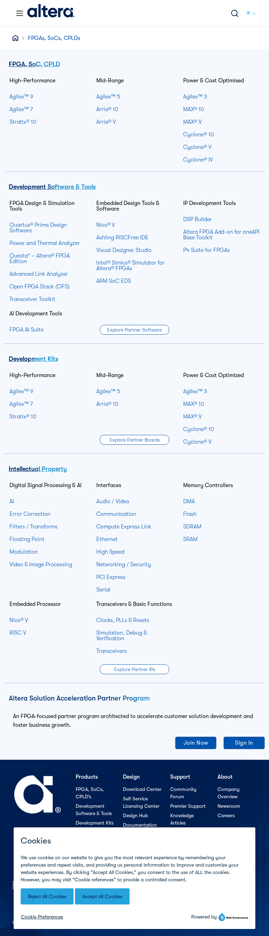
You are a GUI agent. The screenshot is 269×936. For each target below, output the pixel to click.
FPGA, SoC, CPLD (34, 64)
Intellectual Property (38, 468)
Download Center (142, 789)
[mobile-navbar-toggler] (20, 13)
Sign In (244, 743)
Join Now (196, 743)
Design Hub (135, 815)
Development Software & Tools (52, 186)
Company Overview (229, 792)
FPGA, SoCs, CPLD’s (90, 792)
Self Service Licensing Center (141, 802)
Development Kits (33, 358)
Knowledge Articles (182, 819)
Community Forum (183, 792)
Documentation (140, 825)
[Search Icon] (234, 13)
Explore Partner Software (134, 330)
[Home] (51, 13)
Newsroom (229, 806)
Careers (226, 815)
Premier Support (188, 806)
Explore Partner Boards (135, 440)
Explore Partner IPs (134, 669)
